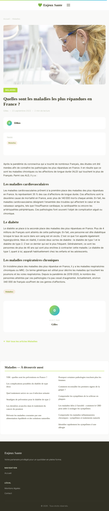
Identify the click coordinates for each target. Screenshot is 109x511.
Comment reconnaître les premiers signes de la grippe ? (79, 388)
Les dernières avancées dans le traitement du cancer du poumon (26, 407)
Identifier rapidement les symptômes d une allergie (77, 426)
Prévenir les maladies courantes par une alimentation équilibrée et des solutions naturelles (28, 416)
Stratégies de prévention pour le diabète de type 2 (28, 399)
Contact (8, 493)
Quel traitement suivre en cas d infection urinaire (28, 393)
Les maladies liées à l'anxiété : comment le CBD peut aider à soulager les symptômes (79, 407)
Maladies (16, 19)
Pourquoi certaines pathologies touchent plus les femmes (79, 378)
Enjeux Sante (50, 5)
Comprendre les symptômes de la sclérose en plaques (78, 397)
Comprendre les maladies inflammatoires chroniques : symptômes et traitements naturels (79, 416)
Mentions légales (12, 488)
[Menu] (68, 5)
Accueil (6, 19)
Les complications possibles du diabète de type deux (27, 385)
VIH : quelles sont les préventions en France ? (26, 377)
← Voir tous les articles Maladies (20, 341)
